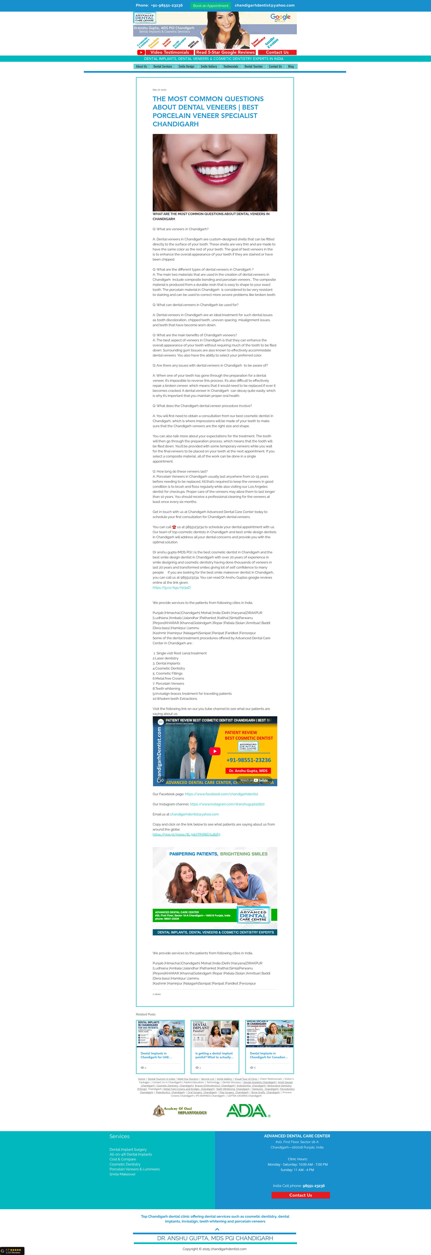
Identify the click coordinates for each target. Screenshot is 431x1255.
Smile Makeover (123, 1174)
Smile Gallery (225, 1078)
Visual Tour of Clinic (246, 1078)
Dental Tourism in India (161, 1078)
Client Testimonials (271, 1078)
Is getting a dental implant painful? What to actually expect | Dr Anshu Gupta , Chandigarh (214, 1055)
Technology (213, 1082)
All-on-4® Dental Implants (131, 1154)
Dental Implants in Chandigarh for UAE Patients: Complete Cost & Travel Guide (159, 1055)
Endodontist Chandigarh (251, 1085)
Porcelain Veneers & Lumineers (135, 1169)
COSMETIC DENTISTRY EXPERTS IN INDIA (248, 59)
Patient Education (194, 1082)
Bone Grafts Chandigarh (265, 1092)
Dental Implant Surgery (128, 1149)
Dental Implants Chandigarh (259, 1082)
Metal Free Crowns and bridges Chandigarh (188, 1089)
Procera (287, 1092)
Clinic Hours (297, 1159)
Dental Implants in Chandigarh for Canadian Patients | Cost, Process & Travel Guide (268, 1055)
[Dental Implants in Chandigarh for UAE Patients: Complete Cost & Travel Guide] (160, 1034)
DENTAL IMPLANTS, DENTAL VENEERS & (178, 59)
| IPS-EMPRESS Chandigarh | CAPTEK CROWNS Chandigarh (228, 1095)
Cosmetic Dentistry (125, 1164)
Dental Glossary (231, 1082)
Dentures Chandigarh (265, 1089)
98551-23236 (314, 1185)
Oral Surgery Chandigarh (202, 1092)
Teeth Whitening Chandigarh (233, 1089)
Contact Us (158, 1082)
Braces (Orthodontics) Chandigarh (215, 1085)
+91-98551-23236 (167, 5)
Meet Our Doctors (187, 1078)
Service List (208, 1078)
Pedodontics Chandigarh (170, 1092)
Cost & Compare (123, 1159)
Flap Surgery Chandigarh (234, 1092)
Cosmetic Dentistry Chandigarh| (175, 1085)
